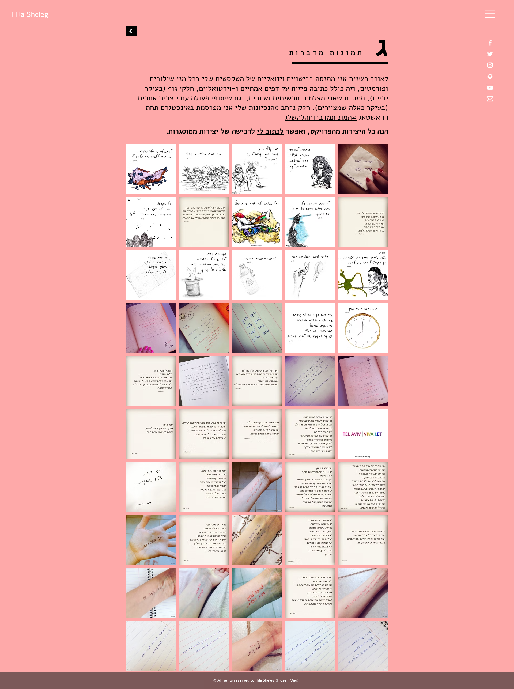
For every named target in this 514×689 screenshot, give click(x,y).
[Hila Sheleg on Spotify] (490, 76)
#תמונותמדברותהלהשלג (321, 117)
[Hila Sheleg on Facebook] (490, 42)
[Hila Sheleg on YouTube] (490, 87)
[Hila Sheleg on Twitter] (490, 54)
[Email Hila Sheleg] (490, 99)
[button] (490, 14)
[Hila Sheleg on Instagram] (490, 65)
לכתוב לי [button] (270, 131)
